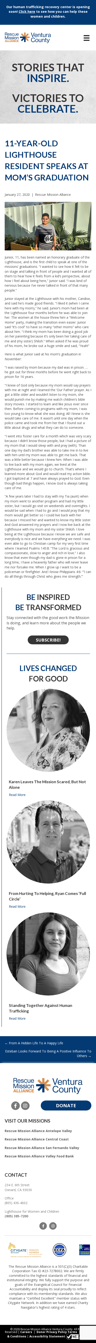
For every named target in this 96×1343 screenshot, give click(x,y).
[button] (48, 639)
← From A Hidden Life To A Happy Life (34, 1043)
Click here (27, 11)
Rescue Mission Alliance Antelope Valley (38, 1131)
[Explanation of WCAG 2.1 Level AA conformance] (77, 1337)
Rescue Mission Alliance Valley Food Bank (39, 1156)
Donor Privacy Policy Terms (57, 1332)
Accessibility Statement (47, 1337)
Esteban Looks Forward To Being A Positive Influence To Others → (48, 1053)
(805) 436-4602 (16, 1203)
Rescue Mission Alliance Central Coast (37, 1139)
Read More (17, 795)
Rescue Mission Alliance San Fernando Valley (42, 1148)
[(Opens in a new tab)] (25, 1249)
